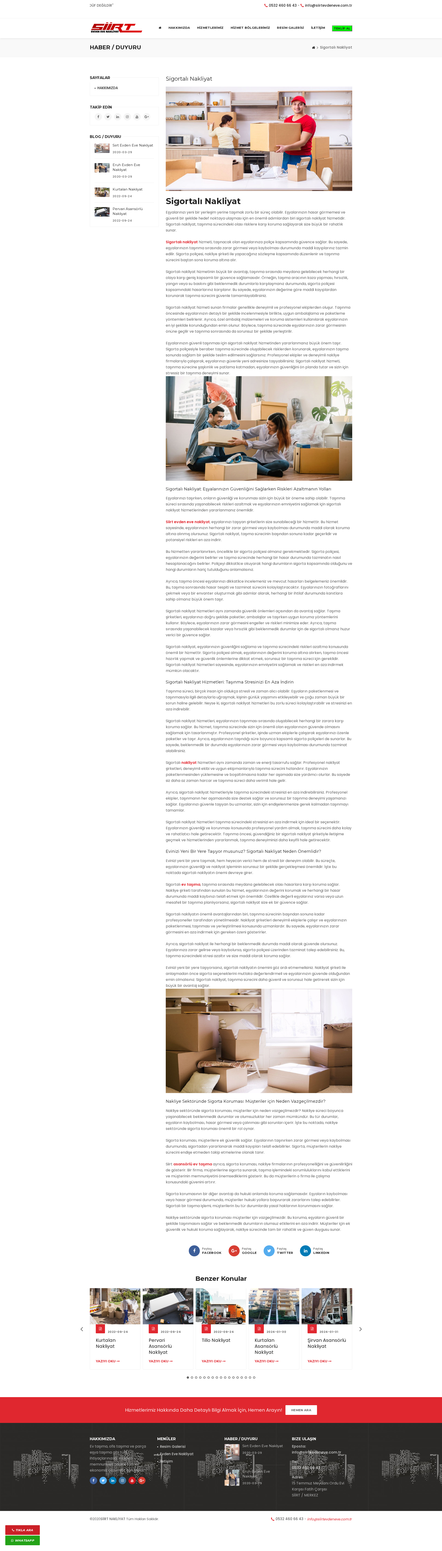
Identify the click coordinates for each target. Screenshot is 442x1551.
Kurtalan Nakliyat (127, 189)
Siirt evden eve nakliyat (188, 522)
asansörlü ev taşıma (192, 1164)
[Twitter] (269, 1250)
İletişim (166, 1461)
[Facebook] (194, 1250)
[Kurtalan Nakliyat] (102, 192)
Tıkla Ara (24, 1530)
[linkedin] (305, 1250)
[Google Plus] (234, 1250)
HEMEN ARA (301, 1410)
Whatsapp (24, 1540)
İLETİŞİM (318, 27)
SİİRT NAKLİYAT (112, 1518)
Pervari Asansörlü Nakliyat (107, 1346)
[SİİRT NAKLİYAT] (116, 27)
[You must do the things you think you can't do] (231, 1452)
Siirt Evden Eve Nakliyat (133, 145)
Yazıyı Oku (106, 1361)
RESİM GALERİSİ (290, 27)
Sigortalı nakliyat (182, 242)
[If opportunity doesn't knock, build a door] (115, 1306)
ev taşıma (190, 884)
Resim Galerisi (173, 1446)
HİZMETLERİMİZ (210, 27)
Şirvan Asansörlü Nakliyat (274, 1343)
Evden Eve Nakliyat (177, 1453)
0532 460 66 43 (283, 5)
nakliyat (189, 762)
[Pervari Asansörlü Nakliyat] (102, 212)
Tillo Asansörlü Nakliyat (324, 1343)
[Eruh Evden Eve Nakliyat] (102, 168)
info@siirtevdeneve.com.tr (328, 5)
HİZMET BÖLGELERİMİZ (250, 27)
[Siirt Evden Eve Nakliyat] (102, 148)
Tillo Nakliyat (163, 1340)
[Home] (313, 47)
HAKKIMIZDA (179, 27)
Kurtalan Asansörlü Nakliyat (213, 1346)
